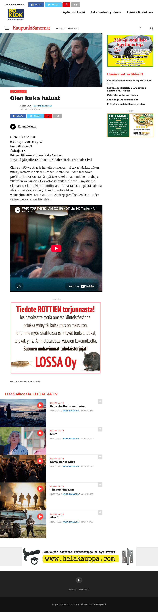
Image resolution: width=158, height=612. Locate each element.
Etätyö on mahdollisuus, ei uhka (126, 104)
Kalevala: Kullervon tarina (122, 95)
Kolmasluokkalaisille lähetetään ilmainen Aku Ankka (126, 89)
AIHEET (60, 28)
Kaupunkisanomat (42, 105)
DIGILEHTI (73, 28)
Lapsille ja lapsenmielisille (123, 99)
